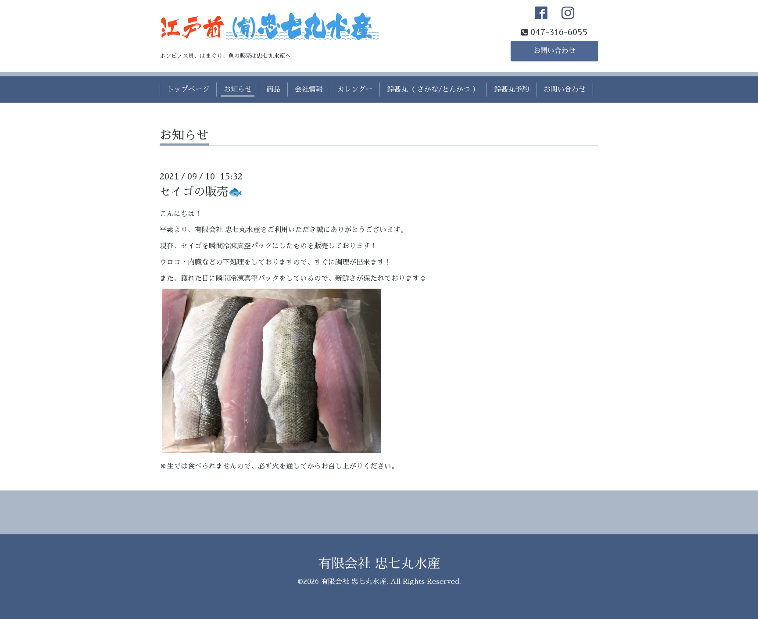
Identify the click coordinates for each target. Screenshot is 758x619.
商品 (273, 89)
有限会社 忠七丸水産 (379, 563)
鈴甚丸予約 (511, 89)
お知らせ (238, 89)
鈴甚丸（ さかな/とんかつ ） (433, 89)
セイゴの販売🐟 (201, 191)
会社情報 (309, 89)
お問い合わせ (554, 50)
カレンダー (354, 89)
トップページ (188, 89)
